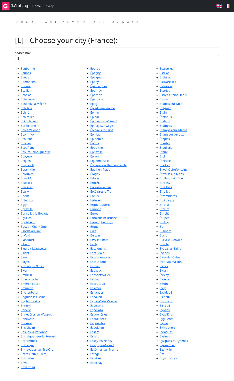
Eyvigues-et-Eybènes (174, 341)
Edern (25, 196)
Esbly (93, 244)
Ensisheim (28, 328)
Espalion (96, 297)
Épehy (94, 82)
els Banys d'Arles (32, 266)
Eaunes (26, 73)
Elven (24, 271)
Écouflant (27, 148)
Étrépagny (167, 200)
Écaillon (26, 91)
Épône (94, 143)
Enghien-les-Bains (33, 297)
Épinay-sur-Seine (101, 130)
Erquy (94, 227)
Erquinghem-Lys (101, 222)
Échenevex (28, 99)
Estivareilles (168, 82)
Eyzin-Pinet (167, 345)
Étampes (166, 126)
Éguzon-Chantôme (34, 227)
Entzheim (27, 358)
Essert (94, 336)
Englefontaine (30, 301)
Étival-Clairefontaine (174, 170)
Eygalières (167, 314)
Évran (164, 271)
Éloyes (25, 262)
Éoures (95, 69)
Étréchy (165, 183)
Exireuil (165, 306)
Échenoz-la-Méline (33, 104)
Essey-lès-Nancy (101, 341)
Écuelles (26, 183)
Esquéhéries (98, 314)
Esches (95, 279)
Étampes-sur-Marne (173, 130)
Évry (163, 288)
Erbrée (95, 183)
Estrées (165, 91)
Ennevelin (27, 319)
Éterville (165, 161)
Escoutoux (97, 284)
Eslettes (95, 288)
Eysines (165, 336)
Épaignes (96, 77)
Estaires (95, 358)
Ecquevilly (27, 165)
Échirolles (27, 117)
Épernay (96, 91)
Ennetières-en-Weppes (36, 314)
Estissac (165, 77)
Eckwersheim (30, 126)
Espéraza (96, 310)
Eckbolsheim (29, 121)
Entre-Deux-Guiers (33, 354)
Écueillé (26, 178)
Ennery (26, 306)
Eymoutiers (168, 328)
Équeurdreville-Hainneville (108, 165)
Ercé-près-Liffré (101, 191)
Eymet (164, 323)
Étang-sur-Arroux (172, 134)
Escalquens (98, 249)
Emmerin (27, 288)
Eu (161, 227)
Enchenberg (29, 292)
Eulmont (165, 231)
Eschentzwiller (100, 275)
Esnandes (97, 292)
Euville (164, 244)
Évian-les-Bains (170, 257)
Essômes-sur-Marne (104, 350)
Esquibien (97, 328)
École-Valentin (30, 130)
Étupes (164, 218)
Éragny (95, 174)
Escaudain (97, 253)
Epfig (93, 104)
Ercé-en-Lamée (100, 187)
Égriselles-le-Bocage (34, 213)
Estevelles (166, 69)
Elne (24, 257)
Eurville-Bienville (171, 240)
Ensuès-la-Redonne (34, 332)
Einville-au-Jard (31, 231)
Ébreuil (26, 86)
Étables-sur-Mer (171, 104)
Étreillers (166, 187)
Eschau (95, 266)
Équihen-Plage (100, 170)
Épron (94, 156)
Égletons (27, 200)
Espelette (96, 306)
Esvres (164, 99)
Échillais (26, 108)
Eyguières (166, 319)
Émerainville (29, 279)
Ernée (94, 213)
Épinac (94, 112)
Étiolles (165, 165)
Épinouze (96, 139)
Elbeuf (25, 244)
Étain (163, 112)
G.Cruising (19, 5)
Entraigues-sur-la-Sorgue (38, 336)
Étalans (165, 121)
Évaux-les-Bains (170, 249)
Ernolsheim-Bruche (103, 218)
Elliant (25, 253)
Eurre (163, 235)
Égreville (27, 209)
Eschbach (96, 271)
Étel (162, 156)
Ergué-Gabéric (100, 205)
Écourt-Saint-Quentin (35, 152)
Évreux (164, 279)
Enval (24, 363)
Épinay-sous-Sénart (103, 121)
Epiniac (95, 134)
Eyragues (166, 332)
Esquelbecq (98, 319)
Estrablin (166, 86)
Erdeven (96, 200)
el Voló (25, 235)
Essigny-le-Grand (102, 345)
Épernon (96, 95)
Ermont (95, 209)
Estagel (95, 354)
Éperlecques (98, 86)
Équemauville (99, 161)
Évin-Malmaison (171, 262)
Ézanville (166, 350)
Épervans (96, 99)
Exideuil (165, 297)
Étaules (165, 143)
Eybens (165, 310)
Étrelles (165, 191)
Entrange (27, 345)
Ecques (26, 161)
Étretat (164, 205)
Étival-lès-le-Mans (172, 174)
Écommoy (28, 134)
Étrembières (168, 196)
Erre (93, 231)
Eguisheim (28, 222)
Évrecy (164, 275)
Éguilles (26, 218)
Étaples (165, 139)
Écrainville (28, 170)
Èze (162, 354)
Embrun (26, 275)
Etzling (164, 222)
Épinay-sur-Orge (101, 126)
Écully (25, 191)
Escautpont (98, 262)
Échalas (26, 95)
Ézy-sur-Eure (168, 358)
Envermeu (28, 367)
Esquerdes (97, 323)
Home (36, 6)
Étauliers (166, 148)
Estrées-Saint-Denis (173, 95)
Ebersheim (28, 82)
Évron (164, 284)
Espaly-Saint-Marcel (103, 301)
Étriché (164, 213)
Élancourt (27, 240)
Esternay (96, 363)
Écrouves (27, 174)
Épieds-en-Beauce (102, 108)
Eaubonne (28, 69)
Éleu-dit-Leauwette (34, 249)
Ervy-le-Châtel (99, 240)
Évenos (165, 253)
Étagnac (165, 108)
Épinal (94, 117)
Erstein (95, 235)
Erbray (94, 178)
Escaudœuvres (100, 257)
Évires (164, 266)
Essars (94, 332)
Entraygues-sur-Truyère (37, 350)
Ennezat (26, 323)
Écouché (27, 139)
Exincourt (166, 301)
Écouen (26, 143)
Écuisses (27, 187)
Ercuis (94, 196)
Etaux (163, 152)
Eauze (25, 77)
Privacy (49, 6)
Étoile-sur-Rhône (171, 178)
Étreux (164, 209)
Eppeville (96, 152)
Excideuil (166, 292)
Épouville (96, 148)
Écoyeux (26, 156)
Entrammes (29, 341)
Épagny (95, 73)
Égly (24, 205)
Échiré (25, 112)
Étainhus (166, 117)
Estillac (164, 73)
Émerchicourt (30, 284)
